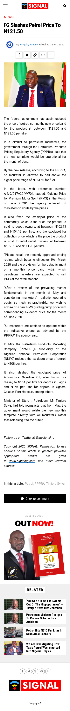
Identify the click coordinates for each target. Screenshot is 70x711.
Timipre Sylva (55, 483)
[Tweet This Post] (27, 55)
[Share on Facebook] (19, 55)
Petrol (29, 483)
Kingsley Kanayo (29, 44)
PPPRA (39, 483)
